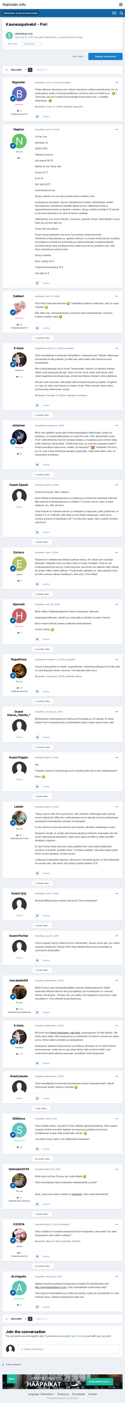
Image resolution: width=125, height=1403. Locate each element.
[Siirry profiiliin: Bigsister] (19, 94)
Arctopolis (18, 1276)
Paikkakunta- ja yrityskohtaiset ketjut (63, 37)
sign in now (77, 1336)
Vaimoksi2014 (19, 1169)
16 (20, 453)
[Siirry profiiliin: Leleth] (19, 818)
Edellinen (16, 70)
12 (20, 110)
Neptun (19, 129)
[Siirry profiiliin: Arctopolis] (19, 1288)
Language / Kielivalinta (40, 1394)
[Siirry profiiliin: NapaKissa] (19, 671)
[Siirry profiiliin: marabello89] (19, 992)
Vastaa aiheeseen (105, 56)
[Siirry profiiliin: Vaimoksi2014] (19, 1180)
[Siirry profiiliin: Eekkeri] (19, 307)
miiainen (19, 425)
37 (20, 1197)
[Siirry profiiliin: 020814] (19, 1235)
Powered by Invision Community (62, 1398)
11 (20, 632)
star (30, 33)
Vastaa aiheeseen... (33, 1349)
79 (20, 688)
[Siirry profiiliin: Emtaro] (19, 564)
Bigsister (18, 82)
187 (20, 835)
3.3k (20, 1009)
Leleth (18, 806)
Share (13, 43)
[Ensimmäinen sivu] (6, 70)
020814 (18, 1224)
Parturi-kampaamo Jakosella (65, 1032)
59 (20, 324)
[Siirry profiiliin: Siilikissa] (19, 1130)
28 (20, 1147)
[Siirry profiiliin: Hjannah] (19, 615)
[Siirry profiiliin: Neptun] (19, 141)
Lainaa (46, 116)
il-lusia (19, 348)
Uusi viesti (77, 56)
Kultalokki (77, 1194)
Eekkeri (18, 296)
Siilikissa (18, 1118)
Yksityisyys (63, 1394)
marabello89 (18, 980)
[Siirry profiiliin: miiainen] (19, 437)
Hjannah (19, 604)
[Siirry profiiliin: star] (9, 35)
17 (20, 1305)
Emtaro (19, 552)
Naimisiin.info (14, 4)
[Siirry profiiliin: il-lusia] (19, 359)
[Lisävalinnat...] (116, 82)
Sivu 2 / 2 (41, 70)
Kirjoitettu (47, 82)
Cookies (92, 1394)
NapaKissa (19, 659)
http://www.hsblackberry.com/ (51, 1287)
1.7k (20, 376)
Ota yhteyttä (78, 1394)
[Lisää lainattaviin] (37, 116)
